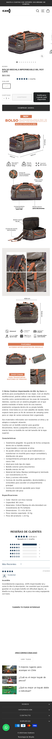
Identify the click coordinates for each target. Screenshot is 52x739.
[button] (22, 79)
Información (25, 710)
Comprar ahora (26, 108)
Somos (25, 704)
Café (6, 86)
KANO (5, 66)
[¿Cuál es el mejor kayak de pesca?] (9, 680)
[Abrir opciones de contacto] (6, 727)
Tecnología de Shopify (26, 737)
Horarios (25, 721)
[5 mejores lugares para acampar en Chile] (9, 669)
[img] (7, 571)
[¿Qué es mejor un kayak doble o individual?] (9, 690)
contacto (25, 715)
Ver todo (26, 659)
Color (5, 81)
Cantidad (6, 95)
